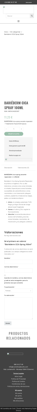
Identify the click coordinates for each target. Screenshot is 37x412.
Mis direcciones (18, 401)
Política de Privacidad (18, 379)
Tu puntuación (9, 287)
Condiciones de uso (18, 384)
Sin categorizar (15, 32)
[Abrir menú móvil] (18, 21)
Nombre (7, 258)
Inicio (6, 32)
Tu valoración (9, 295)
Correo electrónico (11, 267)
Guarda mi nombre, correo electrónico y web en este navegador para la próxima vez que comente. (18, 280)
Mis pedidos (18, 398)
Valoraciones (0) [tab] (23, 168)
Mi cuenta (18, 393)
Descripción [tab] (8, 168)
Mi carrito (18, 396)
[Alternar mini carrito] (35, 2)
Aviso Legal (18, 376)
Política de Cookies (18, 381)
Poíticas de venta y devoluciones (18, 386)
